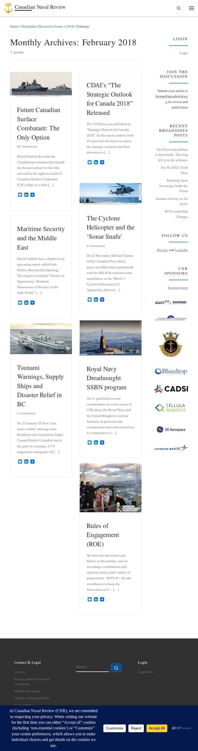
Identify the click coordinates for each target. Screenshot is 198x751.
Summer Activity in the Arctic (172, 201)
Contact (19, 672)
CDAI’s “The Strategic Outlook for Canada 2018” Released (110, 98)
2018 (69, 26)
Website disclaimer (27, 691)
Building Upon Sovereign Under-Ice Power (173, 185)
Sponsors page (178, 287)
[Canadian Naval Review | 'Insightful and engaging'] (8, 7)
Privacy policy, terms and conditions (31, 681)
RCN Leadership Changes (176, 214)
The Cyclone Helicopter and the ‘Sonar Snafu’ (111, 227)
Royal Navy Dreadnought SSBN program (107, 377)
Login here (145, 672)
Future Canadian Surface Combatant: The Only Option (38, 123)
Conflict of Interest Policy (32, 698)
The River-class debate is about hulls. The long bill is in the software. (171, 155)
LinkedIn (181, 250)
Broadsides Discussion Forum (42, 26)
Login (183, 53)
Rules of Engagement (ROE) (103, 534)
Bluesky (162, 250)
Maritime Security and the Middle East (41, 237)
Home (14, 26)
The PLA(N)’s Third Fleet (174, 170)
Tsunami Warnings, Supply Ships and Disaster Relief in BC (40, 385)
